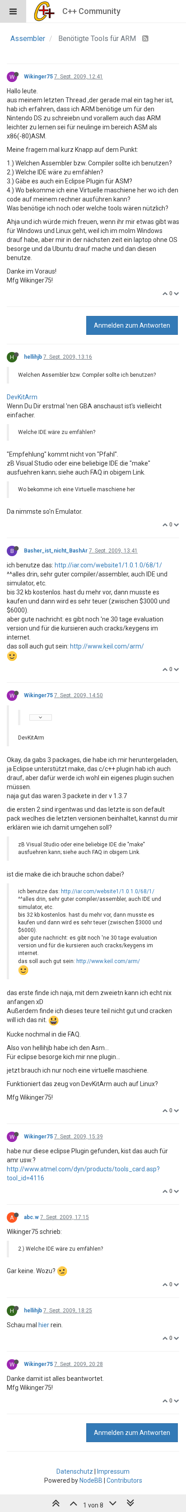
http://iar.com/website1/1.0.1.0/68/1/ (108, 565)
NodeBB (90, 1480)
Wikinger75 (38, 76)
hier (43, 1325)
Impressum (113, 1471)
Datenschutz (74, 1471)
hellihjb (33, 357)
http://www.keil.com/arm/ (107, 646)
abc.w (31, 1217)
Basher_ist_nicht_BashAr (56, 551)
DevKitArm (22, 397)
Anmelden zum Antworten (132, 325)
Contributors (124, 1480)
